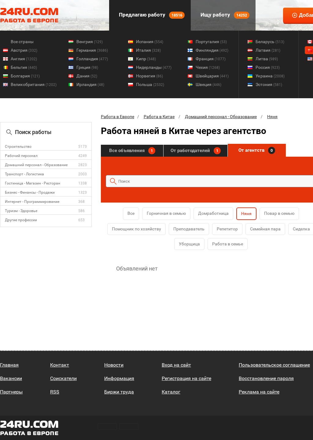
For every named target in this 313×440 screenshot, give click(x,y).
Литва (267, 58)
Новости (113, 365)
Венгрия (89, 41)
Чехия (208, 67)
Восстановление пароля (266, 378)
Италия (148, 50)
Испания (149, 41)
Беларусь (270, 41)
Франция (211, 58)
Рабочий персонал (21, 156)
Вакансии (11, 378)
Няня (272, 116)
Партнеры (11, 392)
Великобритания (34, 84)
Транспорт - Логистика (24, 174)
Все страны (22, 41)
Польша (150, 84)
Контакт (59, 365)
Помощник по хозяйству (136, 228)
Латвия (268, 50)
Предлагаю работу (150, 15)
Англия (24, 58)
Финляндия (212, 50)
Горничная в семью (166, 213)
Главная (9, 365)
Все (130, 213)
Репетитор (227, 228)
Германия (92, 50)
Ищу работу (223, 15)
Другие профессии (21, 220)
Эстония (269, 84)
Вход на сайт (176, 365)
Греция (87, 67)
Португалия (211, 41)
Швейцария (212, 75)
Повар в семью (279, 213)
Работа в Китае (159, 116)
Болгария (25, 75)
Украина (270, 75)
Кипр (146, 58)
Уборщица (189, 243)
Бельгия (24, 67)
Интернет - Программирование (32, 201)
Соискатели (63, 378)
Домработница (213, 213)
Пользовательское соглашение (274, 365)
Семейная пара (265, 228)
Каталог (171, 392)
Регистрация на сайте (186, 378)
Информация (119, 378)
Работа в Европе (117, 116)
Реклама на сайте (259, 392)
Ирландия (90, 84)
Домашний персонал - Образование (36, 165)
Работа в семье (227, 243)
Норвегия (149, 75)
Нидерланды (153, 67)
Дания (86, 75)
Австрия (24, 50)
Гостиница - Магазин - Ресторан (32, 183)
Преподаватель (188, 228)
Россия (268, 67)
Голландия (92, 58)
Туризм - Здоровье (21, 211)
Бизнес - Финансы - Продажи (30, 192)
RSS (54, 392)
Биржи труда (119, 392)
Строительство (18, 146)
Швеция (208, 84)
